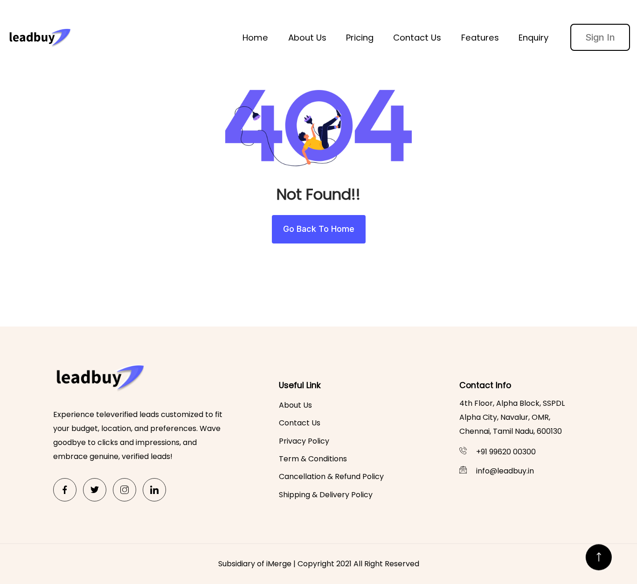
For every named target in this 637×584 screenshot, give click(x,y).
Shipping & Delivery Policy (326, 494)
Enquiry (533, 37)
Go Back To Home (318, 229)
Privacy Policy (304, 441)
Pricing (360, 37)
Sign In (600, 37)
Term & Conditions (313, 458)
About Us (307, 37)
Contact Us (417, 37)
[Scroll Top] (599, 555)
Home (255, 37)
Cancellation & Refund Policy (331, 476)
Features (480, 37)
